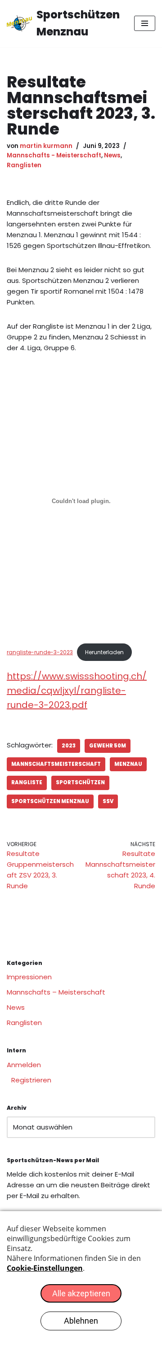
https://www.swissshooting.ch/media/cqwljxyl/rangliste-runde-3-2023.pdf (77, 690)
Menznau (128, 764)
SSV (108, 801)
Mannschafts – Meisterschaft (56, 992)
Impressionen (29, 977)
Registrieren (31, 1080)
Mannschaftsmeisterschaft (56, 764)
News (112, 155)
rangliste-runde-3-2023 (40, 652)
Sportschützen (80, 782)
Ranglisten (24, 165)
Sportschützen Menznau (50, 801)
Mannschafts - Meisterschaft (54, 155)
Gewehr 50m (107, 745)
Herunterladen (104, 652)
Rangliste (26, 782)
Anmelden (24, 1064)
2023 (69, 745)
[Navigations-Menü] (144, 23)
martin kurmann (46, 146)
